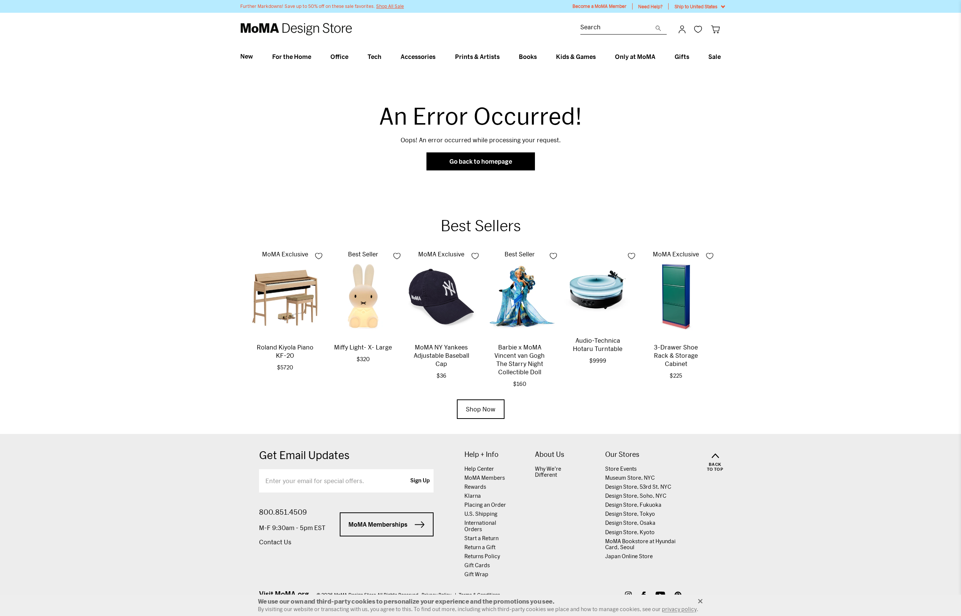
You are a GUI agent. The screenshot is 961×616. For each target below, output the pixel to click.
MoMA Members (484, 477)
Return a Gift (480, 547)
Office (339, 56)
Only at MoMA (635, 56)
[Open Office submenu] (351, 56)
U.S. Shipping (480, 514)
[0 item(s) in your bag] (715, 29)
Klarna (472, 495)
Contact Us (275, 541)
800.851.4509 (283, 512)
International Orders (480, 526)
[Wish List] (698, 29)
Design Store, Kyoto (630, 532)
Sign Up (420, 480)
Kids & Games (576, 56)
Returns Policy (482, 556)
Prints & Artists (477, 56)
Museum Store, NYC (630, 477)
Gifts (682, 56)
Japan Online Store (629, 556)
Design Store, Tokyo (630, 514)
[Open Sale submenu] (724, 56)
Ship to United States (696, 6)
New (246, 56)
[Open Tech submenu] (384, 56)
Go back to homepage (480, 161)
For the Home (291, 56)
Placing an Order (485, 505)
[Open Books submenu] (540, 56)
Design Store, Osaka (630, 523)
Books (528, 56)
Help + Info (481, 454)
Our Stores (622, 454)
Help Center (479, 468)
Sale (714, 56)
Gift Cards (477, 565)
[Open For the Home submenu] (314, 56)
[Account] (682, 29)
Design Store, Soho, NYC (635, 495)
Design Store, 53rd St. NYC (638, 486)
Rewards (475, 486)
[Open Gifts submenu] (692, 56)
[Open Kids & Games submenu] (598, 56)
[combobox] (617, 28)
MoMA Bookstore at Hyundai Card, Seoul (640, 544)
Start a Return (481, 538)
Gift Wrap (476, 574)
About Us (549, 454)
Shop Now (481, 409)
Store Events (621, 468)
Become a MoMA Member (599, 6)
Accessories (418, 56)
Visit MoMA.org (284, 594)
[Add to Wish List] (319, 256)
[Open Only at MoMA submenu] (658, 56)
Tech (374, 56)
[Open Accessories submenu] (438, 56)
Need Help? (650, 6)
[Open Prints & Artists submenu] (502, 56)
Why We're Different (548, 471)
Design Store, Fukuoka (633, 505)
